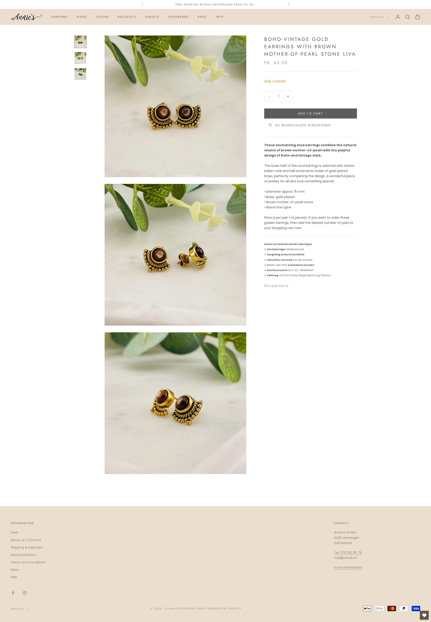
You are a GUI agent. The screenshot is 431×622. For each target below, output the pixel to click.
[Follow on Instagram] (24, 593)
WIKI (14, 577)
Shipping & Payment (27, 547)
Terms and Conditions (28, 562)
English (377, 17)
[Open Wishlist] (424, 615)
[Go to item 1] (80, 41)
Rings (82, 17)
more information (348, 567)
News (15, 569)
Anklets (152, 17)
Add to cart (310, 113)
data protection (23, 555)
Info (220, 17)
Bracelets (127, 17)
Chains (102, 17)
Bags (202, 17)
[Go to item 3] (80, 74)
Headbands (179, 17)
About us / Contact (26, 540)
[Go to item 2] (80, 58)
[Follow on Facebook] (13, 593)
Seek (14, 532)
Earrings (59, 17)
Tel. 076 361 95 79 (348, 552)
